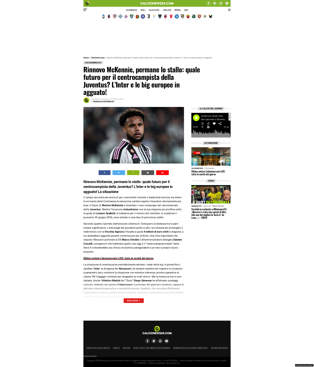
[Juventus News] (148, 16)
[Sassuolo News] (193, 16)
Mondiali (178, 9)
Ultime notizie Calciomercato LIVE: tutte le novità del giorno (118, 258)
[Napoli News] (177, 16)
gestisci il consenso (89, 356)
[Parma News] (182, 16)
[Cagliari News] (115, 16)
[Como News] (120, 16)
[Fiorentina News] (126, 16)
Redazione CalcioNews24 (103, 101)
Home (86, 58)
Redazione (126, 348)
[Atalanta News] (103, 16)
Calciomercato (131, 9)
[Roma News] (188, 16)
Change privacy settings (304, 365)
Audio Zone (167, 9)
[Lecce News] (160, 16)
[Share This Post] (133, 173)
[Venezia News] (210, 16)
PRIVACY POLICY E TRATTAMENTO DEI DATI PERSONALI (151, 348)
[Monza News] (171, 16)
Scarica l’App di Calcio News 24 (98, 348)
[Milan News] (165, 16)
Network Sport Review (219, 348)
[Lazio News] (154, 16)
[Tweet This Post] (119, 173)
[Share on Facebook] (104, 173)
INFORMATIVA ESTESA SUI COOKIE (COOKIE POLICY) (190, 348)
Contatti (116, 348)
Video (186, 9)
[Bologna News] (109, 16)
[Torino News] (199, 16)
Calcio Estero (154, 9)
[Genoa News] (137, 16)
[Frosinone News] (131, 16)
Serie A (143, 9)
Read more (132, 301)
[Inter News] (143, 16)
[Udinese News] (205, 16)
